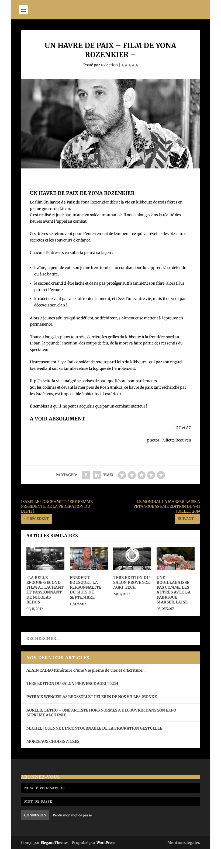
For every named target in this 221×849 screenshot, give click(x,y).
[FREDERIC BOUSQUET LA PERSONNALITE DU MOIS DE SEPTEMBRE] (89, 558)
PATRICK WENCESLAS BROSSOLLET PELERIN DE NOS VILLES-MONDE (91, 696)
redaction (109, 65)
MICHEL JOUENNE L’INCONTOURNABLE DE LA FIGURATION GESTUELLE (94, 728)
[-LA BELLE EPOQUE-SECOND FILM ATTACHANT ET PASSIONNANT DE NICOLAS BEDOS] (45, 558)
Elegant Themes (54, 842)
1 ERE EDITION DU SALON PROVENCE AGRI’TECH (131, 582)
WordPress (105, 842)
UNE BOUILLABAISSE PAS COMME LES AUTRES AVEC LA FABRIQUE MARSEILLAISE (174, 590)
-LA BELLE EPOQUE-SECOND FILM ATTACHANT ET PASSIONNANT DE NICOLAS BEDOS (45, 590)
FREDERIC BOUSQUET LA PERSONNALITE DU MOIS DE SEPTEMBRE (86, 587)
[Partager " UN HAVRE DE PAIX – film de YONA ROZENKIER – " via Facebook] (86, 475)
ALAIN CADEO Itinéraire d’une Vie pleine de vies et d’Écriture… (86, 670)
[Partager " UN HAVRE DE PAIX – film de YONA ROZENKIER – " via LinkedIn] (96, 475)
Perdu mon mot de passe (72, 815)
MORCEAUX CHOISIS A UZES (52, 741)
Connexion (35, 815)
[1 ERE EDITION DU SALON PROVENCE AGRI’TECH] (132, 558)
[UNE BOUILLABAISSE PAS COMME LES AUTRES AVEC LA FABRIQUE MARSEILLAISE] (176, 558)
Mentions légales (183, 842)
